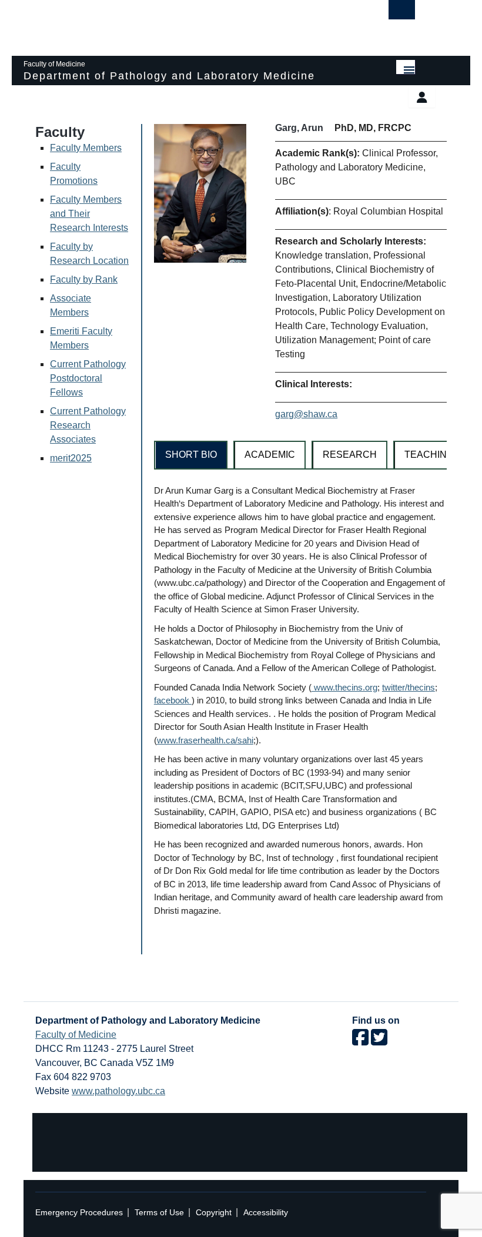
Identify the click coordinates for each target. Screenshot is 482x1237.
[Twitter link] (379, 1041)
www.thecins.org (344, 687)
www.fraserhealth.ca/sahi (205, 740)
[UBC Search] (402, 13)
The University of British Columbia (190, 22)
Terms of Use (159, 1212)
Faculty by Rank (84, 279)
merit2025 (71, 458)
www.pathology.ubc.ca (118, 1091)
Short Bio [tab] (191, 455)
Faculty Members (86, 148)
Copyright (214, 1212)
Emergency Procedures (79, 1212)
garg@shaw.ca (306, 414)
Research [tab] (350, 455)
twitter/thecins (408, 687)
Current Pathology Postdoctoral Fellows (88, 378)
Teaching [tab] (429, 455)
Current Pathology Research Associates (88, 425)
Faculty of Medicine (75, 1035)
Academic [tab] (270, 455)
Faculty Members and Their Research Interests (89, 214)
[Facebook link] (360, 1041)
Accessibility (265, 1212)
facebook (173, 700)
